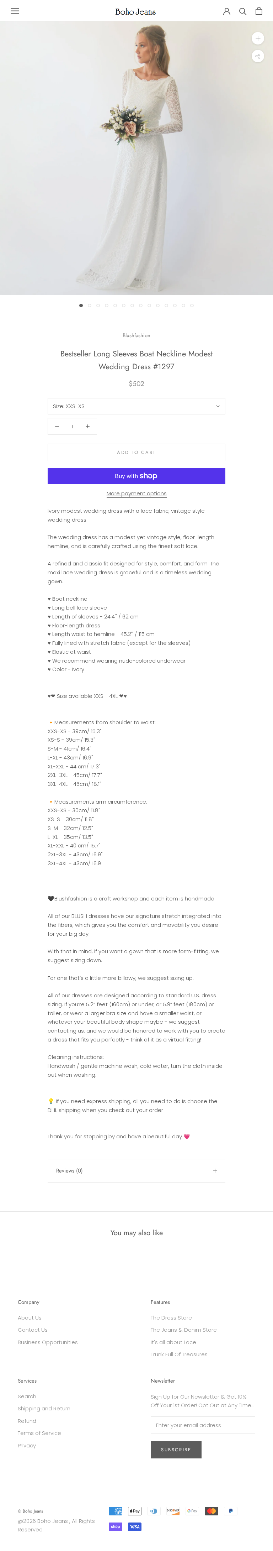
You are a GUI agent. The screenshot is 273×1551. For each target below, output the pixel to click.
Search (27, 1396)
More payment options (137, 493)
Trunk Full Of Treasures (179, 1354)
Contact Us (33, 1329)
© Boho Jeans (30, 1511)
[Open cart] (259, 11)
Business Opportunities (48, 1342)
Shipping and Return (44, 1408)
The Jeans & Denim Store (184, 1329)
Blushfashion (136, 335)
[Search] (243, 11)
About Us (30, 1317)
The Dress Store (171, 1317)
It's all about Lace (173, 1342)
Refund (27, 1421)
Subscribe (176, 1449)
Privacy (27, 1445)
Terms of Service (39, 1433)
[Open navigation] (15, 10)
